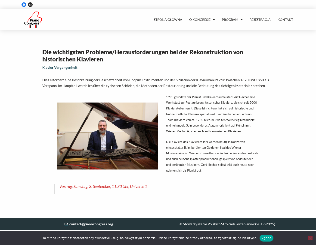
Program (230, 19)
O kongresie (200, 19)
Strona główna (168, 19)
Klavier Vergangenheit (59, 67)
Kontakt (285, 19)
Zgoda (266, 238)
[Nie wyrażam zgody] (310, 238)
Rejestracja (260, 19)
